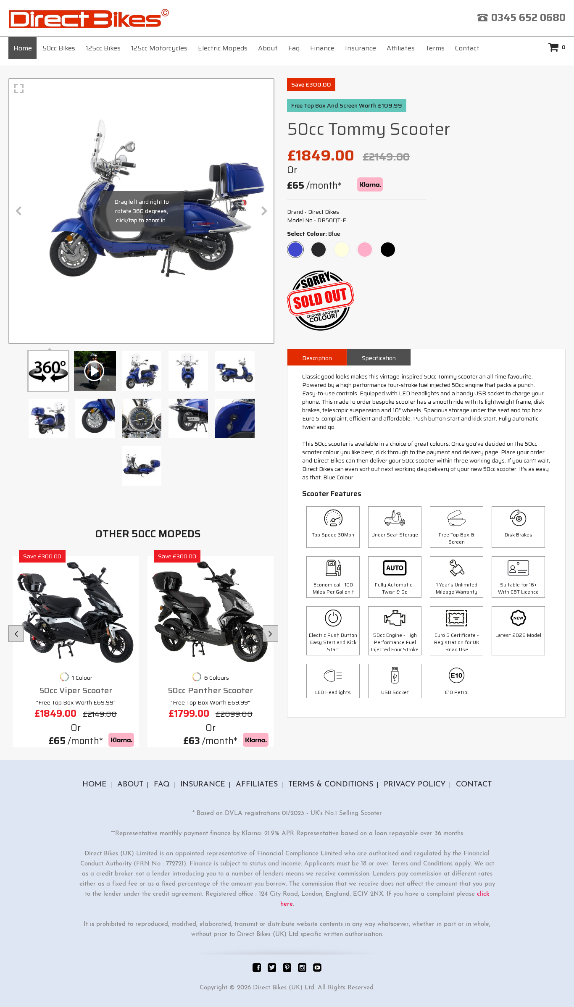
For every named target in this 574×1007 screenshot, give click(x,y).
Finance (322, 48)
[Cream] (341, 245)
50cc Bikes (58, 48)
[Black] (388, 245)
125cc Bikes (103, 48)
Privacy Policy (414, 785)
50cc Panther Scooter (210, 690)
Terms (435, 48)
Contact (467, 48)
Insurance (360, 48)
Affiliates (401, 48)
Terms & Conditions (330, 785)
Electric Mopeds (223, 48)
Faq (294, 48)
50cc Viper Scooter (75, 690)
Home (22, 48)
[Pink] (365, 245)
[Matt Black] (318, 245)
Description (317, 358)
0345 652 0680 (528, 18)
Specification (379, 358)
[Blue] (295, 245)
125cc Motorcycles (159, 48)
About (268, 48)
